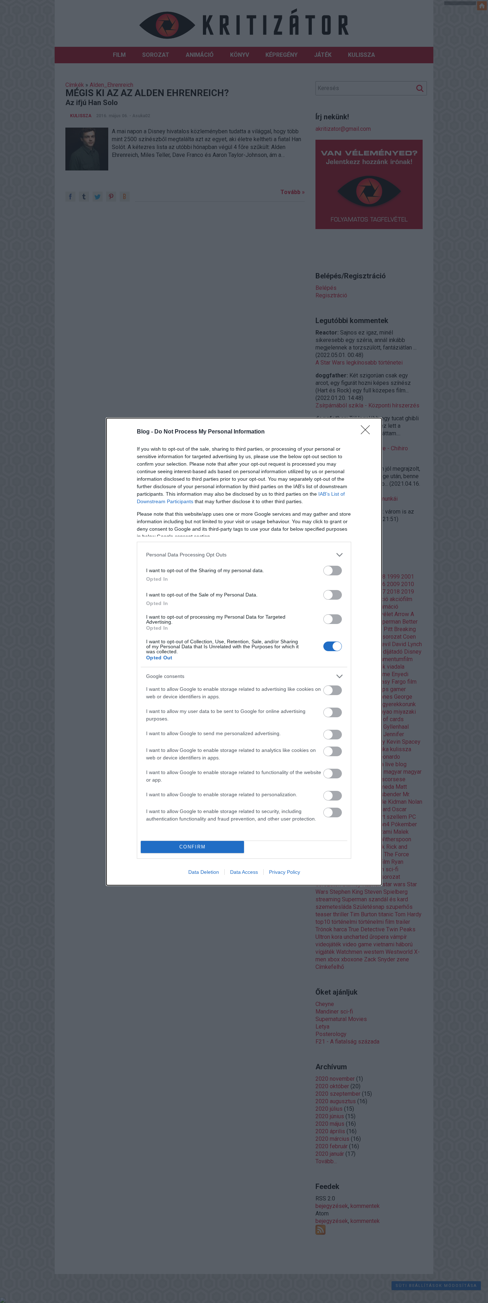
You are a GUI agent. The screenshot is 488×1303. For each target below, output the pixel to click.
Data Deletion (203, 872)
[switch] (332, 570)
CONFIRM (192, 846)
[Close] (367, 432)
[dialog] (244, 651)
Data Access (244, 872)
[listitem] (244, 555)
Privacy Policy (284, 872)
